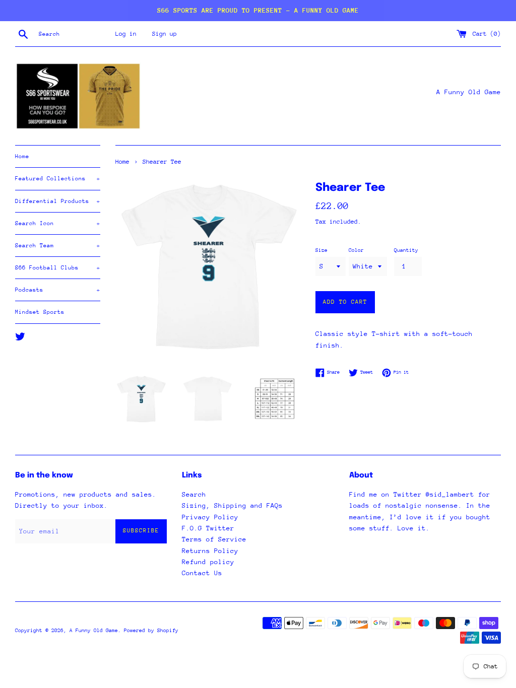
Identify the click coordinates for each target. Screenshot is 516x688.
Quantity (406, 250)
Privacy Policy (210, 517)
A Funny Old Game (94, 631)
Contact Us (202, 573)
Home (22, 156)
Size (321, 250)
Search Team (57, 245)
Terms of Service (214, 539)
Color (356, 250)
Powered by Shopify (151, 631)
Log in (126, 33)
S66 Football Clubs (57, 267)
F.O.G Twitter (208, 528)
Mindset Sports (39, 312)
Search (194, 494)
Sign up (164, 33)
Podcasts (57, 290)
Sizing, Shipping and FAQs (232, 505)
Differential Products (57, 201)
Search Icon (57, 223)
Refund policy (208, 562)
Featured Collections (57, 178)
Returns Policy (210, 551)
